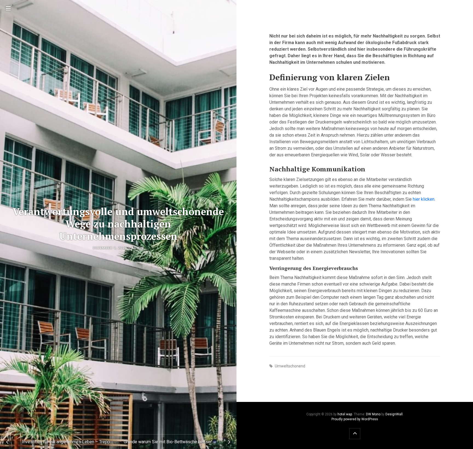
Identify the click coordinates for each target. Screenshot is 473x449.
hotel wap (345, 414)
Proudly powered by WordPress (354, 419)
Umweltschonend (290, 366)
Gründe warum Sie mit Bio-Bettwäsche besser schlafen (176, 441)
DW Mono (373, 414)
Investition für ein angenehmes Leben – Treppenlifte (70, 441)
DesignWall (394, 414)
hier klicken (423, 199)
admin (137, 248)
